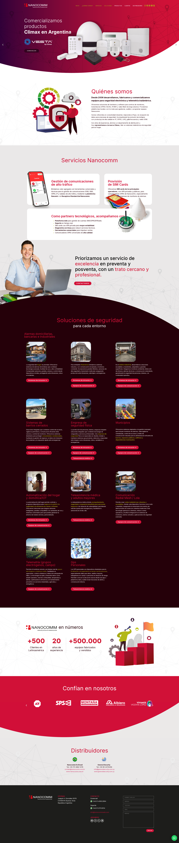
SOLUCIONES (108, 5)
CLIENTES (127, 5)
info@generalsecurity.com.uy (104, 769)
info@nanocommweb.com (99, 812)
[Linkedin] (102, 820)
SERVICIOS (98, 5)
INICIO (77, 5)
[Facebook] (91, 820)
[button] (2, 44)
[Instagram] (95, 820)
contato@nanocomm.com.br (75, 769)
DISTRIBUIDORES (137, 5)
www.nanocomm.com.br (75, 771)
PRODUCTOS (118, 5)
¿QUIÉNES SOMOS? (87, 5)
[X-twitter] (98, 820)
